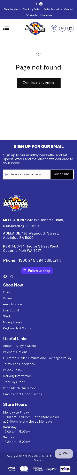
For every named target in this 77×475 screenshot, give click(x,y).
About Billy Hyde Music (19, 346)
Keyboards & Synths (17, 328)
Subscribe (62, 174)
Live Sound (11, 310)
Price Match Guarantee (19, 388)
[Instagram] (41, 4)
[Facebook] (36, 3)
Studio (8, 316)
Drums (8, 298)
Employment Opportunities (22, 394)
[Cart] (70, 28)
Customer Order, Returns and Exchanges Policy (37, 358)
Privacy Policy (12, 370)
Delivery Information (17, 376)
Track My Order (14, 382)
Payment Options (15, 352)
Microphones (12, 322)
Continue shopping (38, 82)
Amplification (12, 304)
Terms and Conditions (19, 364)
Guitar (7, 292)
